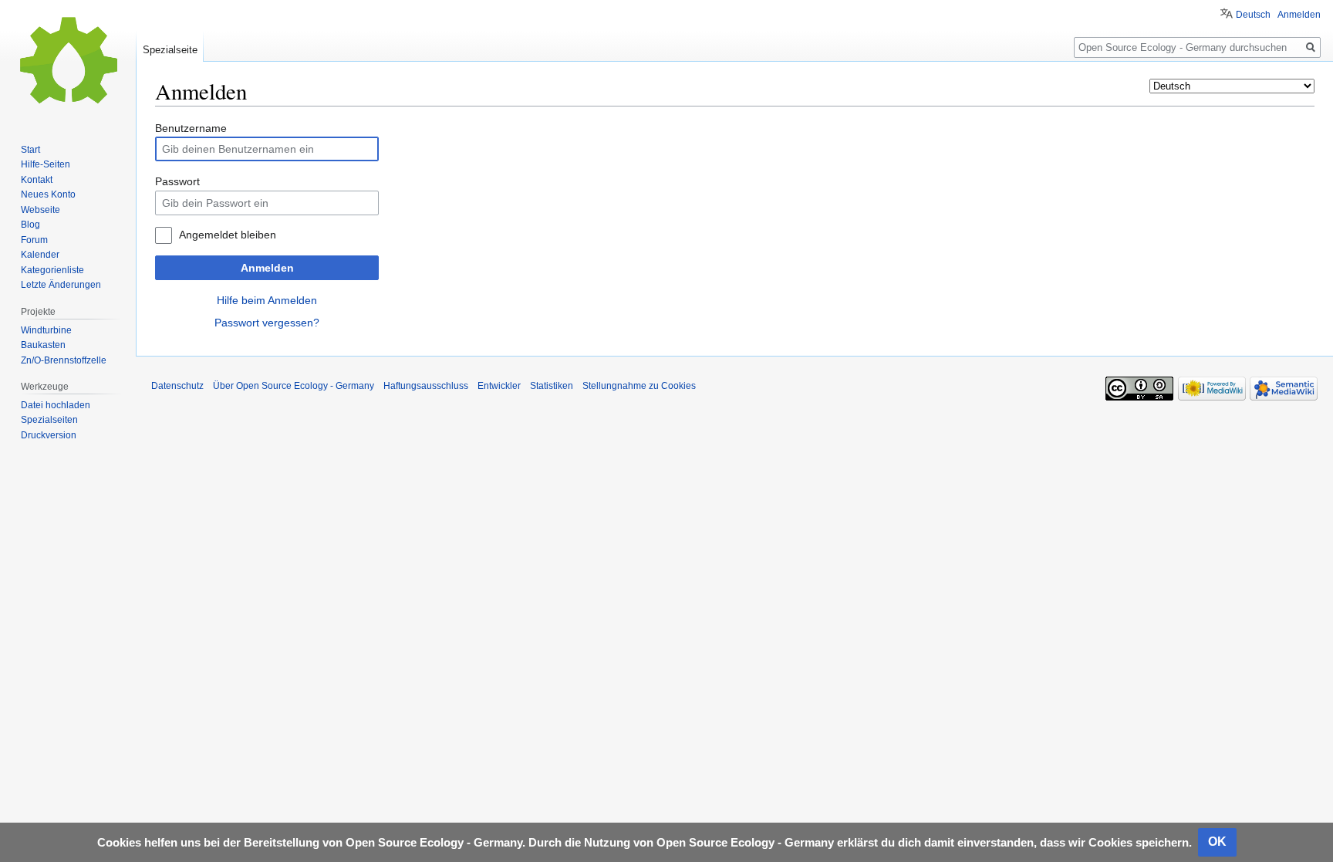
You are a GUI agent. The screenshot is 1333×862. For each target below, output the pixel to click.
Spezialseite (170, 50)
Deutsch (1253, 14)
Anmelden (267, 268)
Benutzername (191, 128)
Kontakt (36, 179)
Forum (34, 240)
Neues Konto (48, 194)
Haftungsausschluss (425, 385)
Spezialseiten (49, 419)
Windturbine (46, 330)
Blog (30, 224)
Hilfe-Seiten (45, 164)
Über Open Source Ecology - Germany (293, 385)
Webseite (40, 210)
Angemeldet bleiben (227, 234)
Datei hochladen (55, 405)
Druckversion (48, 435)
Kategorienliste (52, 270)
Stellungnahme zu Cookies (639, 385)
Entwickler (499, 385)
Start (30, 149)
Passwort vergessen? (266, 322)
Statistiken (551, 385)
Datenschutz (177, 385)
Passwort (177, 181)
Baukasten (43, 345)
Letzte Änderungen (61, 284)
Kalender (40, 254)
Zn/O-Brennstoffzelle (63, 360)
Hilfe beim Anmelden (267, 300)
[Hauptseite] (68, 61)
